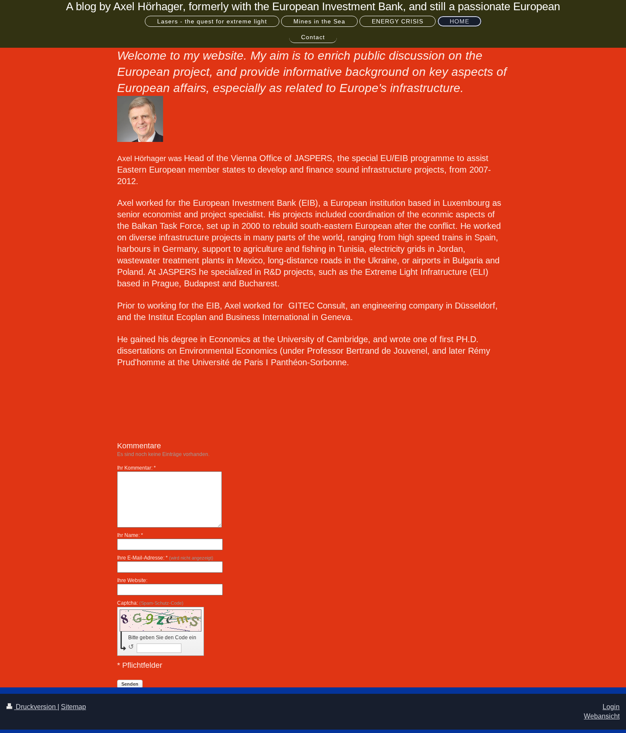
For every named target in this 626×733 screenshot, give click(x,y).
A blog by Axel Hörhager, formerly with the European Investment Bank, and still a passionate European (313, 6)
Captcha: (150, 603)
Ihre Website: (132, 580)
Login (611, 706)
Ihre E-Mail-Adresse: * (165, 558)
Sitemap (73, 706)
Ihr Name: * (130, 535)
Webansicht (602, 716)
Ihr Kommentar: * (136, 468)
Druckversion (35, 706)
